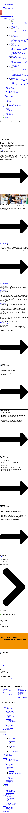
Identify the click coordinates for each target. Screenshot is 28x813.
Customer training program (15, 773)
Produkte (5, 713)
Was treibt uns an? (10, 711)
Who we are (11, 771)
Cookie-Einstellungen (8, 8)
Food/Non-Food (6, 754)
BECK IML (20, 689)
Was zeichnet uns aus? (11, 710)
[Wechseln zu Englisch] (5, 117)
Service (4, 724)
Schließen (3, 732)
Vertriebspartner (9, 781)
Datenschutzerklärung (8, 4)
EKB (4, 7)
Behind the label (6, 729)
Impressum (5, 3)
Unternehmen (6, 775)
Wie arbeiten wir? (10, 712)
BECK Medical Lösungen (12, 760)
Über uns (8, 777)
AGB (4, 5)
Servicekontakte (9, 725)
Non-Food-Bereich (10, 756)
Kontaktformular (9, 782)
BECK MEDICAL (22, 690)
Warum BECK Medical (11, 759)
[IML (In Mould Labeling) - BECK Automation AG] (0, 0)
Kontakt (7, 776)
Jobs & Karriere (9, 780)
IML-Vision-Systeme (22, 697)
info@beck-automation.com (9, 678)
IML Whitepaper (9, 762)
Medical (5, 758)
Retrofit (7, 768)
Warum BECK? (6, 707)
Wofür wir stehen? (10, 708)
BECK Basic (21, 692)
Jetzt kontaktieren (15, 646)
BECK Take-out (21, 694)
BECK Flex (20, 693)
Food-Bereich (9, 755)
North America (9, 769)
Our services (11, 772)
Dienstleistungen (9, 726)
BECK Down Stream (23, 696)
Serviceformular (9, 728)
